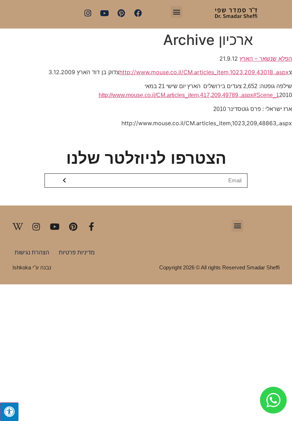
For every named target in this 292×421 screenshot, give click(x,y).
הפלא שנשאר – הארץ (266, 58)
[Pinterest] (121, 13)
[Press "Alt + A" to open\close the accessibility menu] (9, 411)
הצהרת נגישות (32, 252)
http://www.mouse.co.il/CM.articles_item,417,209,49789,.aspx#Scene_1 (189, 95)
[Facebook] (138, 13)
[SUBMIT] (65, 180)
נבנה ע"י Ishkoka (31, 267)
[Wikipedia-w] (18, 226)
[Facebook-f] (91, 226)
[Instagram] (87, 13)
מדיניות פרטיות (77, 252)
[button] (176, 12)
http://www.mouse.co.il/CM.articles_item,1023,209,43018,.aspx (204, 72)
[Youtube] (105, 13)
